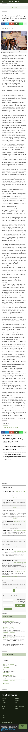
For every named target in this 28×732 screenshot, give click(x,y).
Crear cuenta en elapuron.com (20, 606)
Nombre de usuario (8, 598)
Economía (4, 702)
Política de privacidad (8, 729)
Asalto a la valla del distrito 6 (9, 671)
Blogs (3, 708)
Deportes (17, 700)
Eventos (16, 708)
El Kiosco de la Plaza (19, 706)
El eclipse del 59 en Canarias (9, 676)
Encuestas (17, 710)
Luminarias (5, 660)
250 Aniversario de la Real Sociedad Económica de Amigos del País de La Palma (13, 645)
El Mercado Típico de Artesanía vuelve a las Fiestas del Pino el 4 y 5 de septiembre (13, 629)
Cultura (16, 702)
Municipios (4, 698)
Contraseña (6, 602)
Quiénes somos (5, 715)
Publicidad (4, 717)
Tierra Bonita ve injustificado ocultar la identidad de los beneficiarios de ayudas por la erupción (13, 624)
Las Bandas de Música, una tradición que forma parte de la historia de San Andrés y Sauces (13, 639)
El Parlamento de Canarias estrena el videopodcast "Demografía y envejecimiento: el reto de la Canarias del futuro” (14, 456)
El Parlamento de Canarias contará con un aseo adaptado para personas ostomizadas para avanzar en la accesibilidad (14, 448)
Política (14, 7)
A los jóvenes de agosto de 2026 (10, 665)
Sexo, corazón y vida (8, 678)
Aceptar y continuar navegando (23, 727)
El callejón (6, 661)
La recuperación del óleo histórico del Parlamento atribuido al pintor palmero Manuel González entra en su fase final (14, 439)
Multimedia (4, 714)
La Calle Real (4, 710)
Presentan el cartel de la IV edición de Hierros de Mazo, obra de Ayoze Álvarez (14, 634)
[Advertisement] (14, 472)
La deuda (5, 682)
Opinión (3, 706)
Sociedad (17, 698)
